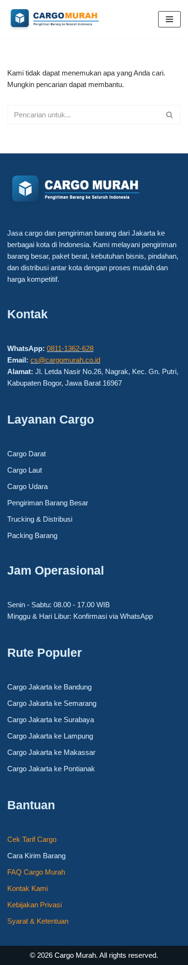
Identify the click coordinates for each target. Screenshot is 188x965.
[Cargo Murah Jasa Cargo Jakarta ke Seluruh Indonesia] (67, 19)
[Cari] (170, 115)
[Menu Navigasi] (169, 19)
